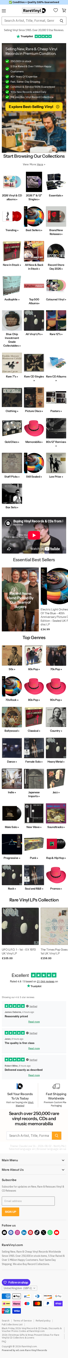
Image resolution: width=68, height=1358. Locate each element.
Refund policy (43, 1320)
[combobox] (29, 21)
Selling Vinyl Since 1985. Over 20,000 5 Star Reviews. (34, 30)
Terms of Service (22, 1320)
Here (40, 164)
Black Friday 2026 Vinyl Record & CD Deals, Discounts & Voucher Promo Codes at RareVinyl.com (32, 1330)
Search (5, 1320)
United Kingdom (18, 1288)
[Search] (61, 21)
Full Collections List (12, 1324)
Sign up (10, 1211)
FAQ (4, 1341)
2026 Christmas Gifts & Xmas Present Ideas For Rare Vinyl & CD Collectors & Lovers (30, 1336)
